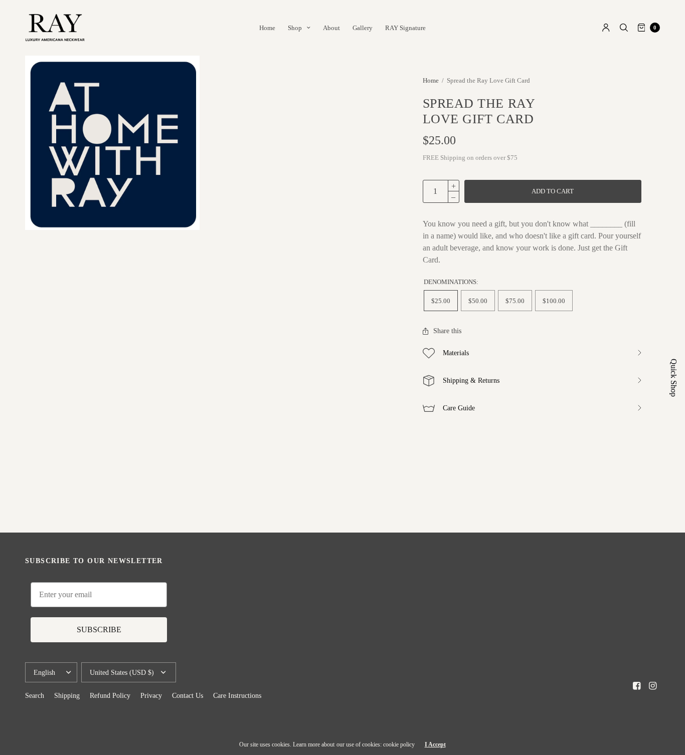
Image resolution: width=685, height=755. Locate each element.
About (331, 28)
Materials (456, 353)
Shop (295, 28)
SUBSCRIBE (99, 629)
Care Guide (459, 408)
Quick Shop (673, 378)
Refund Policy (110, 695)
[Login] (606, 27)
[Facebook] (636, 685)
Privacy (151, 695)
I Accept (435, 744)
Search (34, 695)
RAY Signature (405, 28)
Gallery (363, 28)
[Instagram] (652, 685)
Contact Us (187, 695)
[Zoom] (112, 143)
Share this (447, 331)
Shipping (67, 695)
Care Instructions (237, 695)
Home (267, 28)
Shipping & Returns (471, 380)
